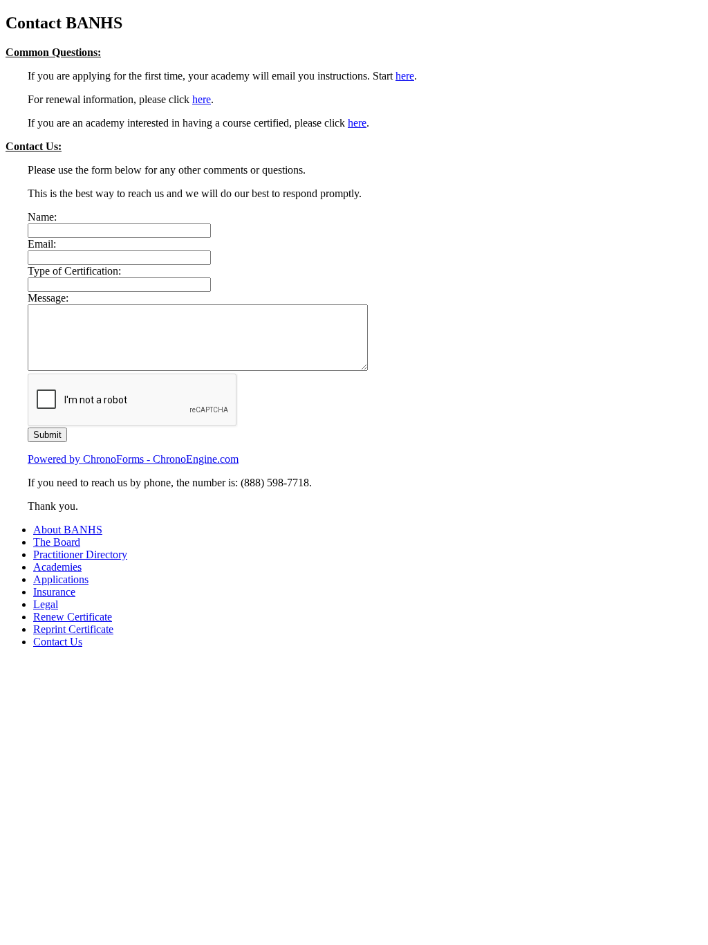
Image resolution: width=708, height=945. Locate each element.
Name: (42, 217)
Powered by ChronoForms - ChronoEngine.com (133, 459)
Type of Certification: (74, 271)
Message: (48, 298)
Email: (42, 244)
